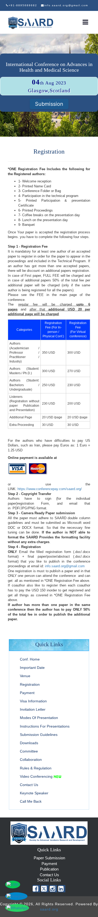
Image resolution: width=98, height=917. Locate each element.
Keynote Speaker (34, 793)
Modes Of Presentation (39, 718)
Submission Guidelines (38, 735)
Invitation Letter (32, 709)
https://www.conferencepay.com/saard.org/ (50, 489)
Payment (27, 693)
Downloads (29, 743)
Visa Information (33, 701)
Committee (29, 751)
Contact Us (29, 785)
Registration (30, 684)
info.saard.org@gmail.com (65, 566)
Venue (25, 676)
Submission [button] (49, 104)
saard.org (49, 909)
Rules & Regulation (35, 768)
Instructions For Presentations (45, 726)
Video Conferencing (36, 776)
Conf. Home (30, 659)
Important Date (32, 667)
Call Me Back (31, 801)
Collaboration (31, 759)
